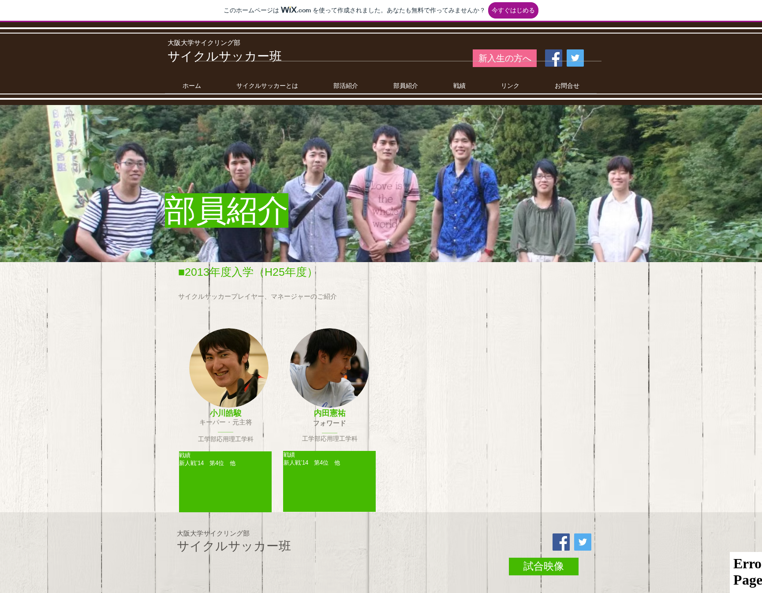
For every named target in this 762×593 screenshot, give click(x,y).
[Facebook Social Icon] (553, 58)
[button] (346, 89)
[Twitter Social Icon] (575, 58)
